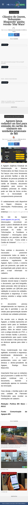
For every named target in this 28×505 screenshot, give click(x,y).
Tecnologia (14, 12)
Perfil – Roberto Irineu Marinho (9, 78)
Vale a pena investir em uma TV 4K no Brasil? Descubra (12, 62)
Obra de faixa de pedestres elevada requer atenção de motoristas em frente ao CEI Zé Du (13, 446)
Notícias (4, 44)
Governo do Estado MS (14, 116)
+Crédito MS (4, 492)
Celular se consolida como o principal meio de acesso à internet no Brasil (13, 102)
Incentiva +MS (4, 469)
